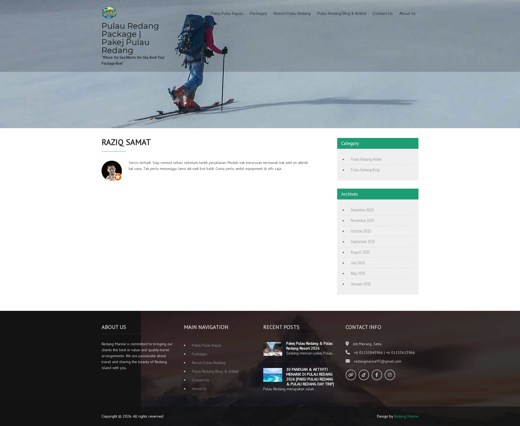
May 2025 (358, 273)
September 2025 (363, 242)
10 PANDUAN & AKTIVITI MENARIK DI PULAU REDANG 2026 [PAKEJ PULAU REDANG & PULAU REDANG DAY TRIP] (310, 376)
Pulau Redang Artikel (366, 159)
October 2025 (361, 231)
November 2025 (362, 220)
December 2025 (362, 210)
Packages (258, 13)
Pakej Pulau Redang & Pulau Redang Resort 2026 (309, 346)
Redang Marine (406, 416)
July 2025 (358, 263)
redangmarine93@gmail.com (377, 361)
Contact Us (383, 13)
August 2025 (360, 252)
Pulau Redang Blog (365, 170)
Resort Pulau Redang (292, 13)
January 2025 (361, 284)
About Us (407, 13)
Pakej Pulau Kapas (227, 13)
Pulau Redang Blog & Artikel (341, 13)
